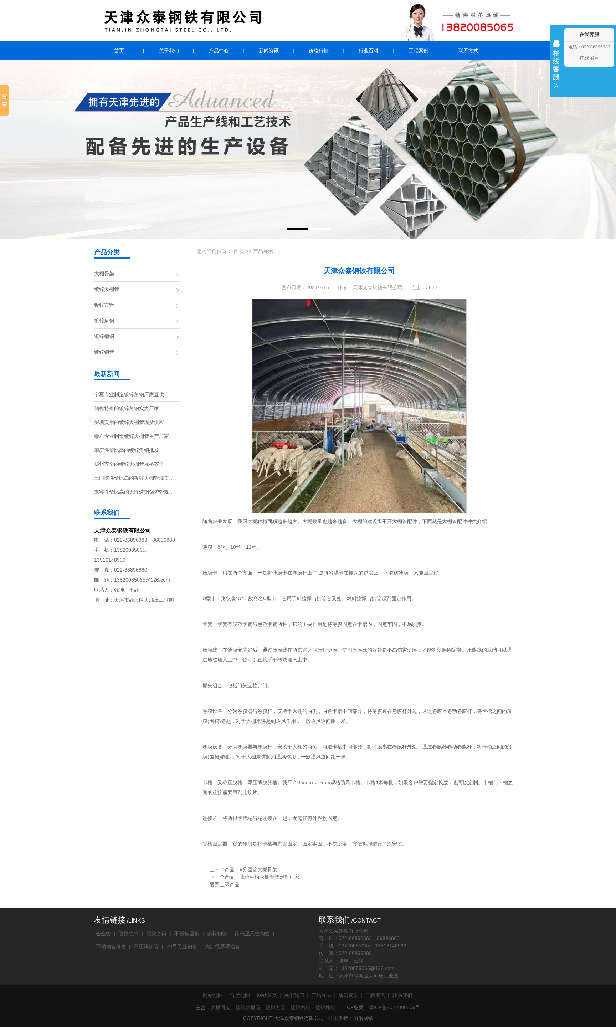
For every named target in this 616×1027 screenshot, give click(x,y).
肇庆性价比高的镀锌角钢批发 (126, 450)
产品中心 (219, 50)
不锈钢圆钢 (186, 933)
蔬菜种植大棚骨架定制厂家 (269, 877)
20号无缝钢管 (181, 946)
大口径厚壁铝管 (222, 946)
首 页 (239, 251)
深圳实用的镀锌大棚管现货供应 (129, 422)
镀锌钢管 (104, 352)
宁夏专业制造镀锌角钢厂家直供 (129, 394)
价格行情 (319, 50)
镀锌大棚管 (106, 289)
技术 (333, 1018)
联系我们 (402, 995)
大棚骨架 (104, 273)
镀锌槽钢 (104, 336)
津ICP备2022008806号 (394, 1007)
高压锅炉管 (146, 946)
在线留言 (589, 58)
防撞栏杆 (129, 933)
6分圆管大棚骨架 (258, 869)
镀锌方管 (104, 305)
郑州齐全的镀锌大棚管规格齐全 (129, 464)
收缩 (556, 68)
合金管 (103, 933)
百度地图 (240, 995)
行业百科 (369, 50)
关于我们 (169, 50)
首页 (119, 50)
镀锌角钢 (104, 320)
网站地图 (213, 995)
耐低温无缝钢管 (252, 933)
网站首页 (267, 995)
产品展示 (263, 251)
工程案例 (418, 50)
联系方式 (468, 50)
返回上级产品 (225, 884)
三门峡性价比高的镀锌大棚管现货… (134, 478)
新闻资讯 (269, 50)
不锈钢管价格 (111, 946)
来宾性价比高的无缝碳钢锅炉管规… (134, 492)
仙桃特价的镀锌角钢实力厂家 (126, 408)
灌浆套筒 (156, 933)
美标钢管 (217, 933)
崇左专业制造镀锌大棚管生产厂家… (134, 436)
